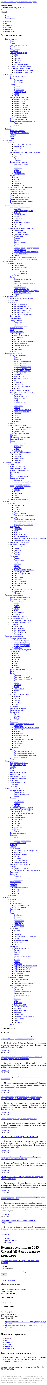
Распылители (19, 741)
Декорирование (11, 140)
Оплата (8, 27)
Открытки (18, 218)
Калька (16, 507)
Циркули (17, 460)
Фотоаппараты (19, 630)
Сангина (17, 700)
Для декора (18, 919)
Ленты (16, 158)
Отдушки (17, 825)
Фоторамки (18, 224)
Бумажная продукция (18, 355)
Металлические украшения (24, 570)
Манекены (18, 1003)
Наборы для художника (18, 708)
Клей (16, 400)
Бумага (16, 177)
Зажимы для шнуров (21, 948)
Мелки (12, 423)
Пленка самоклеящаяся (22, 386)
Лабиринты (18, 337)
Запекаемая (18, 480)
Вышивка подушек (21, 113)
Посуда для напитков (22, 285)
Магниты (17, 213)
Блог (7, 23)
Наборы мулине (20, 92)
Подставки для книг (21, 433)
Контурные (18, 546)
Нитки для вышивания (18, 119)
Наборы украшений (21, 572)
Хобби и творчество (12, 788)
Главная (8, 21)
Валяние (13, 798)
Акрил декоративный (22, 677)
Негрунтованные (20, 757)
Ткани (12, 913)
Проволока (18, 58)
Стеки (16, 495)
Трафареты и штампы (22, 222)
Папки (16, 714)
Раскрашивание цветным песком (26, 252)
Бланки (16, 357)
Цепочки (17, 60)
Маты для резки (20, 1005)
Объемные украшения (22, 573)
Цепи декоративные (21, 975)
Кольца (16, 954)
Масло (16, 687)
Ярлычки (17, 585)
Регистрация (10, 18)
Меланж (17, 86)
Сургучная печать (20, 581)
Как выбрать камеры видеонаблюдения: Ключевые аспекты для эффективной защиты (21, 1058)
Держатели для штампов (23, 589)
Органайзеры (19, 431)
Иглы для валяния (20, 800)
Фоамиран (13, 886)
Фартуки (17, 747)
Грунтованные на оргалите (24, 753)
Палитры (17, 737)
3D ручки (17, 209)
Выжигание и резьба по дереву (21, 808)
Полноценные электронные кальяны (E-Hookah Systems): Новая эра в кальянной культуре (20, 1038)
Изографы (18, 454)
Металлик (17, 88)
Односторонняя (20, 513)
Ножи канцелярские (21, 412)
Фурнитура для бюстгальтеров (25, 966)
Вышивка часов (20, 115)
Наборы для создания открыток (25, 523)
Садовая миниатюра (17, 782)
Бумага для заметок (21, 363)
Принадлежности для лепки (20, 486)
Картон (16, 380)
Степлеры (17, 419)
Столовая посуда (20, 287)
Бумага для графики (21, 642)
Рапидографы (19, 458)
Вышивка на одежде (21, 111)
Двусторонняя (19, 505)
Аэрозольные (19, 681)
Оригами (13, 866)
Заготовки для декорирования (21, 187)
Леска (16, 55)
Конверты (17, 382)
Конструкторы (15, 316)
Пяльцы (13, 127)
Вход (7, 16)
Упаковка (13, 786)
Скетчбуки (18, 648)
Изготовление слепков (18, 468)
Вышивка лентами (21, 107)
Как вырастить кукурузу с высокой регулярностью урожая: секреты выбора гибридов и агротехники (21, 1098)
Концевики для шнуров (23, 956)
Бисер (12, 41)
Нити (16, 57)
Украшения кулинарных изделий (26, 291)
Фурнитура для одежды (23, 968)
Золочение (18, 166)
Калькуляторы (19, 398)
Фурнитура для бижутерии (20, 68)
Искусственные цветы (18, 765)
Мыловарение (15, 849)
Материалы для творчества (20, 207)
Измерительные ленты (22, 991)
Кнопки (17, 404)
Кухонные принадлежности (24, 283)
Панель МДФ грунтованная (20, 720)
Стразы (16, 796)
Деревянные (23, 271)
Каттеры (17, 490)
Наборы (17, 179)
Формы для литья (20, 862)
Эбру (16, 692)
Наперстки (18, 1008)
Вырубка (17, 564)
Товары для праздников (14, 595)
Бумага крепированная (22, 369)
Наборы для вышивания (19, 98)
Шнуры (17, 62)
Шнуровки (18, 349)
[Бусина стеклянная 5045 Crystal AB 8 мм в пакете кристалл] (23, 1263)
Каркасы (13, 767)
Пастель (17, 698)
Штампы (17, 593)
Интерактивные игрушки (23, 314)
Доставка (8, 25)
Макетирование (15, 318)
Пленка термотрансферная (24, 515)
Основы (17, 823)
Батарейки (18, 626)
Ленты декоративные (22, 905)
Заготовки (13, 517)
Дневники (18, 375)
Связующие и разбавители (19, 193)
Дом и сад (9, 261)
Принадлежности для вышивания (22, 121)
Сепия (16, 702)
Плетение (13, 874)
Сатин (16, 94)
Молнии (17, 960)
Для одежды (18, 923)
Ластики (17, 408)
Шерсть (17, 96)
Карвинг (17, 281)
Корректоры (18, 406)
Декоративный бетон (17, 466)
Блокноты (17, 359)
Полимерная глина (17, 478)
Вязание (8, 129)
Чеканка (13, 895)
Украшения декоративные (19, 197)
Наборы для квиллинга (22, 841)
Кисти (16, 655)
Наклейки (17, 217)
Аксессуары (18, 123)
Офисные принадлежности (20, 437)
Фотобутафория (20, 632)
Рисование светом (21, 254)
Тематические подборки (19, 618)
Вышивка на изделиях (22, 109)
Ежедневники (19, 376)
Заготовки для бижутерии (19, 45)
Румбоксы (18, 324)
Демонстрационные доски (19, 390)
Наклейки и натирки (17, 544)
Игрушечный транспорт (23, 308)
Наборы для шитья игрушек (24, 813)
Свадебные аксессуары (22, 620)
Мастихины (18, 733)
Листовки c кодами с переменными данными (19, 1119)
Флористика (9, 761)
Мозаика (17, 246)
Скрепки (17, 417)
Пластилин (14, 474)
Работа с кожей (15, 882)
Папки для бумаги (16, 439)
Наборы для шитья (21, 1007)
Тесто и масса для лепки (19, 499)
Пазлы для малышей (21, 345)
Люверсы (17, 568)
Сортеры (17, 347)
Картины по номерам (18, 833)
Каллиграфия (15, 652)
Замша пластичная (21, 888)
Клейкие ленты (19, 402)
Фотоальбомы (19, 628)
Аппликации (19, 560)
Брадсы (16, 562)
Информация (10, 1280)
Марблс (12, 771)
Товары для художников (14, 636)
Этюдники (13, 759)
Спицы (12, 138)
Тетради (17, 388)
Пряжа (12, 137)
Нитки (12, 911)
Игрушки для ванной (22, 310)
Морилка (17, 172)
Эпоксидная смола (17, 203)
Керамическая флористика (19, 470)
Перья (16, 575)
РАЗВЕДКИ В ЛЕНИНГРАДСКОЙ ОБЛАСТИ (19, 1137)
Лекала (16, 997)
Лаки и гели (14, 472)
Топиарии (13, 884)
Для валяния (18, 917)
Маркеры (17, 160)
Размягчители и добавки (23, 482)
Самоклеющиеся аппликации (25, 936)
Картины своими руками (23, 211)
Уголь (16, 704)
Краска (16, 170)
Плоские (17, 554)
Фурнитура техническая (23, 72)
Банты (16, 603)
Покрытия (18, 494)
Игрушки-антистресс (22, 312)
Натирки (17, 548)
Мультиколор (19, 90)
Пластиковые (23, 273)
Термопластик (19, 185)
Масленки (18, 731)
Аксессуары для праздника (20, 597)
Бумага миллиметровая (22, 371)
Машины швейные (21, 979)
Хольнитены (18, 973)
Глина (12, 464)
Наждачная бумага (21, 735)
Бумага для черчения (22, 646)
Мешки (16, 611)
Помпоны (17, 220)
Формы (16, 295)
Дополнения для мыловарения (25, 850)
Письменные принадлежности (21, 443)
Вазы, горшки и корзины (19, 763)
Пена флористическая (18, 776)
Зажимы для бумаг (21, 396)
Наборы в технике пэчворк (20, 864)
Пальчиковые (19, 689)
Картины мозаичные (21, 794)
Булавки (13, 899)
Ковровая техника (20, 117)
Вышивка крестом (21, 105)
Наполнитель (19, 612)
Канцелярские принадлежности (21, 392)
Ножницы (18, 414)
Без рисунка (18, 80)
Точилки (17, 421)
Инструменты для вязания (19, 133)
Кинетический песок (22, 335)
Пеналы (13, 441)
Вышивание (9, 74)
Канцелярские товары (13, 353)
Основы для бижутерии (18, 53)
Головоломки (15, 300)
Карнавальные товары (18, 599)
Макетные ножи (20, 534)
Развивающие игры (17, 332)
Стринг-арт (18, 880)
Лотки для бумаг (20, 429)
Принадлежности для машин (25, 983)
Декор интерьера (16, 263)
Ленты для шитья (16, 903)
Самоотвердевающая (22, 484)
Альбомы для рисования (23, 640)
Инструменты (15, 49)
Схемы (16, 125)
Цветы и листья (20, 583)
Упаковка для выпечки (22, 293)
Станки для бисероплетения (20, 66)
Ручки (16, 449)
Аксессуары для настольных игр (22, 298)
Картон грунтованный (18, 669)
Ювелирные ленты (21, 64)
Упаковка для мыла (21, 860)
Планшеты (14, 722)
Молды (16, 492)
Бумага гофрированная (22, 361)
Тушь (16, 665)
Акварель (17, 675)
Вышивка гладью (20, 101)
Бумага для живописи (22, 644)
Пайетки (17, 932)
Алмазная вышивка (17, 790)
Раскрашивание (20, 250)
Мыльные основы (20, 854)
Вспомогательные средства (24, 144)
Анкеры (17, 558)
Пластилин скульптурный (19, 476)
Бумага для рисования (18, 638)
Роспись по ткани (16, 191)
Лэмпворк (13, 845)
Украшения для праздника (19, 622)
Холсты (12, 749)
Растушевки (18, 743)
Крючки (13, 135)
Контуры (17, 148)
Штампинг (14, 587)
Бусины (12, 43)
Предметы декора (20, 267)
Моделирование (16, 320)
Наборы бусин (19, 215)
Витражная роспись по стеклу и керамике (25, 152)
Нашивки (17, 930)
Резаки (16, 415)
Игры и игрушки (11, 296)
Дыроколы (18, 394)
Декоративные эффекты (18, 162)
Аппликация (19, 230)
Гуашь (16, 683)
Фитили (17, 829)
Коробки (17, 607)
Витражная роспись (21, 234)
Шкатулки (18, 1022)
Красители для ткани (17, 189)
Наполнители (15, 774)
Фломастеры (18, 451)
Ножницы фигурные (22, 540)
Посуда (12, 277)
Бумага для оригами (21, 868)
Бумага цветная (20, 373)
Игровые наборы (20, 304)
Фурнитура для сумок (22, 969)
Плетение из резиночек (22, 878)
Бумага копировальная (22, 367)
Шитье (16, 256)
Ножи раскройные (21, 1010)
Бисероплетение (11, 39)
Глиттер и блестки (21, 164)
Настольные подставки (18, 425)
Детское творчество (12, 205)
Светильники (19, 1018)
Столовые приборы (21, 289)
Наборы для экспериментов (24, 341)
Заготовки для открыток (23, 521)
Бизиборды (18, 334)
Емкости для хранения (22, 279)
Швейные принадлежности (20, 985)
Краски (16, 150)
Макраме (17, 876)
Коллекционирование (18, 843)
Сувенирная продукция (18, 616)
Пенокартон (18, 384)
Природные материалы (18, 778)
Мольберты (14, 706)
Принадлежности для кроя (24, 1016)
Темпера (17, 691)
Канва (12, 78)
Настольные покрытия (22, 410)
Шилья (16, 1020)
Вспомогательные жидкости (20, 650)
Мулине (13, 84)
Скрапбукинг (10, 501)
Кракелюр (18, 168)
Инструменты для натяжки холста (26, 728)
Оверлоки (17, 981)
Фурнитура (18, 815)
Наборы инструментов (22, 536)
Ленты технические (21, 907)
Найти (4, 12)
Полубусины (19, 577)
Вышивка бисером (21, 99)
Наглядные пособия (17, 710)
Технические (19, 927)
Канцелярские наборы (22, 427)
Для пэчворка (19, 925)
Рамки (16, 269)
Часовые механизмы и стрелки (21, 201)
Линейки (17, 456)
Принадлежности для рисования (22, 724)
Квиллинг (13, 835)
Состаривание (19, 174)
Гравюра (17, 240)
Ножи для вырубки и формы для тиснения (30, 538)
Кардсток (17, 509)
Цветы (16, 944)
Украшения (14, 556)
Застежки (17, 950)
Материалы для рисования (19, 694)
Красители (18, 819)
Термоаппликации (21, 940)
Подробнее (5, 1051)
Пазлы (12, 330)
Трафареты (14, 195)
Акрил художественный (23, 679)
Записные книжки (21, 378)
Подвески (17, 934)
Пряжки (17, 962)
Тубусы (16, 718)
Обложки (13, 435)
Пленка (17, 181)
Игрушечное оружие (21, 306)
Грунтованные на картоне (23, 751)
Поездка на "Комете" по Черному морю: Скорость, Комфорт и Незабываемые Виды (21, 1158)
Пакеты (17, 614)
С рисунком (18, 82)
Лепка (16, 244)
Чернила (17, 667)
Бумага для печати (21, 365)
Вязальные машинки (17, 131)
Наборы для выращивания (19, 772)
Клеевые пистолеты (21, 995)
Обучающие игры (20, 343)
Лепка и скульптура (12, 462)
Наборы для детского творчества (22, 228)
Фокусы (13, 351)
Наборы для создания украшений (26, 248)
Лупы (16, 1001)
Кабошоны (14, 51)
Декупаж (13, 176)
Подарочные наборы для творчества (23, 259)
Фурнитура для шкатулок (19, 199)
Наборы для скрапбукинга (19, 542)
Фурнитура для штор (22, 971)
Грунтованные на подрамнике (25, 755)
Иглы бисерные (15, 47)
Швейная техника (16, 977)
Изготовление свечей (18, 817)
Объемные (18, 550)
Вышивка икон (19, 103)
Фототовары (14, 624)
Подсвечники (19, 265)
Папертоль (14, 872)
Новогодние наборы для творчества (23, 257)
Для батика (18, 915)
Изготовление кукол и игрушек (21, 810)
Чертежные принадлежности (20, 453)
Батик (12, 142)
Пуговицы (18, 579)
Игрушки (13, 302)
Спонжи (17, 745)
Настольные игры (16, 328)
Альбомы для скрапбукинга (24, 519)
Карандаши (18, 445)
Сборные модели (20, 326)
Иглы (12, 901)
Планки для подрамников (23, 739)
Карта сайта (9, 31)
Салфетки (17, 183)
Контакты (9, 29)
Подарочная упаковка (18, 601)
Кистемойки (18, 730)
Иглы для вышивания (18, 76)
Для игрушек (19, 921)
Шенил (16, 226)
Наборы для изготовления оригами (27, 870)
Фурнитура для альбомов (23, 525)
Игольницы (18, 989)
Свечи (16, 275)
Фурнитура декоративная (23, 70)
